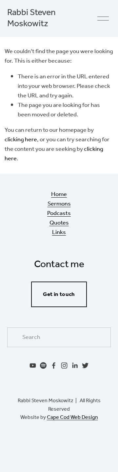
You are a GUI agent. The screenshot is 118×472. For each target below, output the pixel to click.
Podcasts (59, 213)
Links (59, 232)
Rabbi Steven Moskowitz (31, 18)
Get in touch (59, 294)
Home (59, 194)
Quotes (59, 223)
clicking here (21, 139)
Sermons (59, 204)
